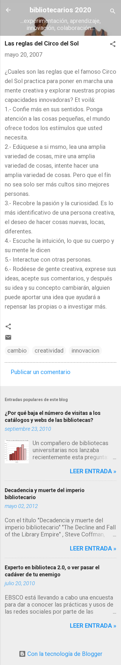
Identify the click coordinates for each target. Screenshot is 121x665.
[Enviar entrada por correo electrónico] (8, 338)
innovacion (85, 350)
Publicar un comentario (40, 372)
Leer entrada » (93, 471)
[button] (112, 45)
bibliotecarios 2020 (60, 10)
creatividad (49, 350)
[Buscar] (112, 12)
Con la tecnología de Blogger (64, 653)
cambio (17, 350)
